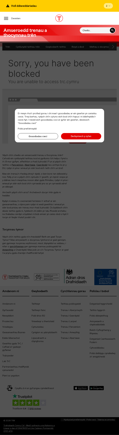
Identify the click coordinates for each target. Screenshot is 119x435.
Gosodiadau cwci (38, 136)
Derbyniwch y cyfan (81, 136)
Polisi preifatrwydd (27, 128)
